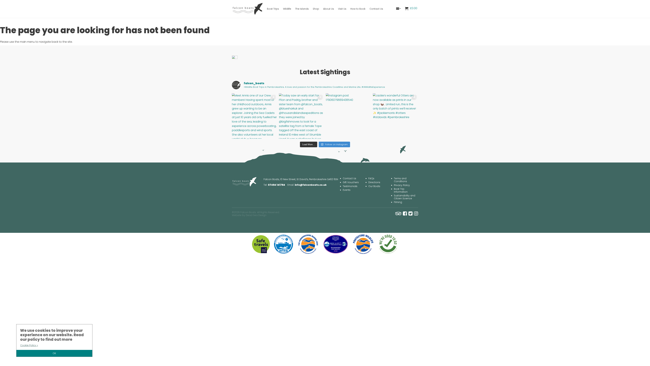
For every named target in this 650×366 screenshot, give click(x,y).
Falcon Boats (248, 8)
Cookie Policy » (29, 345)
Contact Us (376, 9)
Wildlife (287, 9)
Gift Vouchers (351, 182)
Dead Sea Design (256, 215)
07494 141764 (276, 185)
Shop (316, 9)
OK (54, 353)
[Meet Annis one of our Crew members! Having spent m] (254, 116)
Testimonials (350, 186)
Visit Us (342, 9)
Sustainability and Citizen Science (404, 197)
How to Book (357, 9)
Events (346, 190)
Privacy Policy (402, 185)
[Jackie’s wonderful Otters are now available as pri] (395, 116)
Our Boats (374, 186)
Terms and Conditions (400, 180)
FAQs (371, 178)
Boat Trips (273, 9)
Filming (398, 202)
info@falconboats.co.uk (311, 185)
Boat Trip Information (401, 190)
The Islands (302, 9)
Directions (374, 182)
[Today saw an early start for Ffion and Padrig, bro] (301, 116)
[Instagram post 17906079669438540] (348, 116)
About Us (328, 9)
